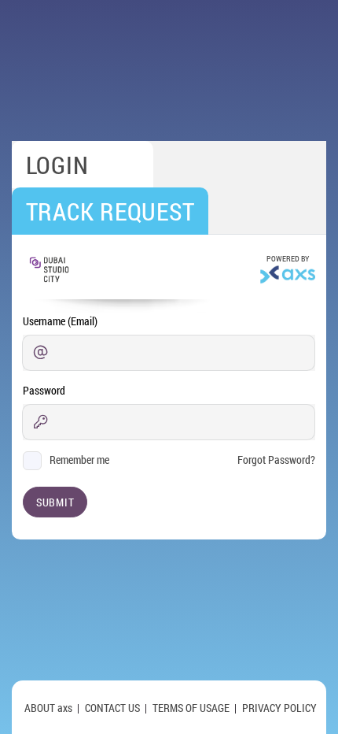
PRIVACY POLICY (279, 707)
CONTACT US (112, 707)
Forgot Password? (276, 459)
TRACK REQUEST (110, 211)
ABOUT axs (48, 707)
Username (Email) (60, 320)
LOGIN (57, 164)
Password (44, 390)
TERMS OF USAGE (191, 707)
